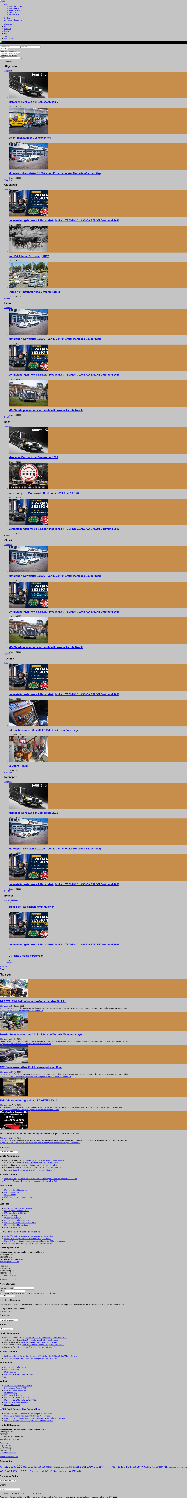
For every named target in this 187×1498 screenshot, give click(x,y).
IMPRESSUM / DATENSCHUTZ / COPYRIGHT (22, 1493)
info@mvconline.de (8, 1275)
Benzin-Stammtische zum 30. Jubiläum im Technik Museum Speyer (41, 1034)
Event (6, 31)
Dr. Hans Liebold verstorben (26, 955)
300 (67, 1467)
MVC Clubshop (10, 1195)
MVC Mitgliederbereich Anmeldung (18, 1197)
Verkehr (55, 1076)
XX (5, 1199)
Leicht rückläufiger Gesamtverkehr (30, 137)
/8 (1, 1466)
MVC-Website (14, 8)
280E (59, 1466)
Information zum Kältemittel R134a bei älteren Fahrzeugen (44, 730)
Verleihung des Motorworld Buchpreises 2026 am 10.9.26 (44, 493)
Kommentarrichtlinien (9, 1279)
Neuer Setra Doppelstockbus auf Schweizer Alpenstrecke (27, 1238)
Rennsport (8, 38)
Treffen (28, 1010)
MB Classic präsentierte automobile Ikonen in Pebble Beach (46, 410)
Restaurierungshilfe (39, 1076)
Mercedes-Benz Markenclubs (16, 1225)
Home (6, 5)
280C (48, 1467)
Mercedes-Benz (15, 14)
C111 (106, 1467)
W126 (57, 1471)
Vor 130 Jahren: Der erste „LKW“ (29, 256)
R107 (150, 1466)
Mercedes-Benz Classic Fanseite (17, 1220)
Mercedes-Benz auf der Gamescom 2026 (33, 101)
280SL (64, 1467)
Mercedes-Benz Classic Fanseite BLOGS (20, 1222)
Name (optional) (6, 1288)
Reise (28, 1076)
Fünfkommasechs (15, 10)
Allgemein (8, 24)
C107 (102, 1467)
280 (43, 1466)
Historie (7, 29)
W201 (80, 1471)
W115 (27, 1471)
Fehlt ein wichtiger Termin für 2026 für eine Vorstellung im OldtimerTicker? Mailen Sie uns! (40, 1179)
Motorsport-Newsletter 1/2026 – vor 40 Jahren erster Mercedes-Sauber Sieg (55, 173)
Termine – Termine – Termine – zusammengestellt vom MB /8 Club (30, 1181)
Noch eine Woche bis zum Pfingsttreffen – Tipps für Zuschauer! (39, 1133)
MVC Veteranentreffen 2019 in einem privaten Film (31, 1067)
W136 (61, 1471)
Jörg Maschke (5, 1006)
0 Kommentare (37, 1010)
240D (34, 1466)
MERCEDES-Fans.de (12, 1227)
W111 (3, 1471)
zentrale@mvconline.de (9, 1262)
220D (25, 1467)
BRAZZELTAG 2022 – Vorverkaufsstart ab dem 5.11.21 (33, 1001)
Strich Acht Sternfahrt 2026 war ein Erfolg (34, 291)
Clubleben (8, 26)
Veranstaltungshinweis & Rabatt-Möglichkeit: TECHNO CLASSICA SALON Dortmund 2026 (64, 220)
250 (39, 1466)
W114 (18, 1471)
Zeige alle (8, 71)
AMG (98, 1467)
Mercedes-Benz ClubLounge (15, 1190)
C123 (110, 1467)
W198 (73, 1471)
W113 (10, 1471)
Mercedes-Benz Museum (126, 1466)
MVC (144, 1467)
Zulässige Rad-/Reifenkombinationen (31, 906)
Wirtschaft (34, 1043)
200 (7, 1467)
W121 (39, 1471)
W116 (34, 1471)
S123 (155, 1467)
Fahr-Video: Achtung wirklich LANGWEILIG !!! (28, 1100)
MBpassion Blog (10, 1215)
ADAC (91, 1466)
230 (30, 1466)
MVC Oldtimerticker (16, 6)
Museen (16, 1010)
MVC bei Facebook (11, 1192)
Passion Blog (14, 12)
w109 (185, 1467)
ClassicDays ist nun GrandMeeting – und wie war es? (46, 1160)
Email (2, 1291)
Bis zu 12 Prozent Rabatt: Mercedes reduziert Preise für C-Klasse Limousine (34, 1241)
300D (77, 1466)
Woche (10, 900)
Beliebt (7, 891)
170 (4, 1467)
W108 (181, 1467)
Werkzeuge (63, 1143)
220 (19, 1466)
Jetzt (6, 900)
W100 (177, 1467)
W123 (45, 1471)
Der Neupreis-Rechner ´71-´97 (16, 1210)
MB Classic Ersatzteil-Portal (15, 1213)
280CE (53, 1467)
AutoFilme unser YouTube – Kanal (18, 1208)
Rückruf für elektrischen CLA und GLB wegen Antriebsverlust (28, 1236)
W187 (66, 1471)
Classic (7, 33)
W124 (52, 1471)
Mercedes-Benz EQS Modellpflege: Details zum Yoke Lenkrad (28, 1243)
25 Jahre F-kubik (19, 765)
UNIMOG (172, 1467)
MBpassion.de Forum (13, 1218)
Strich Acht (162, 1466)
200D (14, 1466)
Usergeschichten (33, 1109)
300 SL (72, 1467)
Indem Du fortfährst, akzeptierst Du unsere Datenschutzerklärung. (29, 1293)
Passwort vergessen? (8, 51)
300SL (84, 1466)
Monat (15, 900)
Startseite (4, 966)
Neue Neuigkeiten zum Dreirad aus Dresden (40, 1163)
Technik (7, 36)
